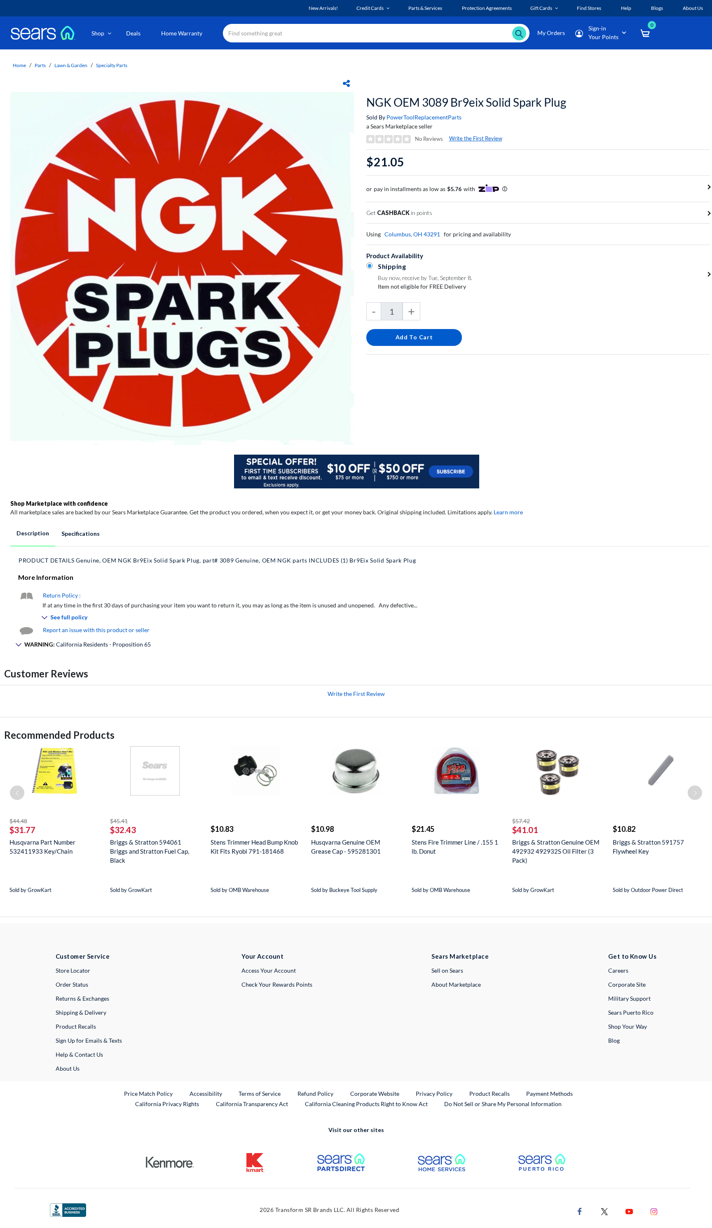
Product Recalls (76, 1026)
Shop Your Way (627, 1026)
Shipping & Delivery (81, 1012)
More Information (45, 577)
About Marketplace (456, 984)
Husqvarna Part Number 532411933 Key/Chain (42, 846)
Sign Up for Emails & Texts (89, 1040)
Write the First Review (475, 138)
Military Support (629, 998)
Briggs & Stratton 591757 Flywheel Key (648, 846)
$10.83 (222, 828)
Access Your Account (268, 970)
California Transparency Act (252, 1103)
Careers (618, 970)
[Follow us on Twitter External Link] (604, 1210)
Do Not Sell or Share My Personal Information (503, 1103)
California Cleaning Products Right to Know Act (366, 1103)
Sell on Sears (447, 970)
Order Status (72, 984)
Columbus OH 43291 (412, 234)
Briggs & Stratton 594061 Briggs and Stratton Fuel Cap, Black (149, 851)
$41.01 (525, 830)
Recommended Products (59, 735)
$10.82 (624, 828)
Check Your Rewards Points (276, 984)
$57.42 (521, 820)
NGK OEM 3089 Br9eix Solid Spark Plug (466, 102)
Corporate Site (627, 984)
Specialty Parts (111, 65)
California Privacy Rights (167, 1103)
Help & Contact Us (79, 1054)
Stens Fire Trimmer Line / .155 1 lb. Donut (455, 846)
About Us (68, 1068)
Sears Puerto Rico (630, 1012)
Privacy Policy (434, 1093)
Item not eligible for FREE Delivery (422, 286)
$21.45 (423, 828)
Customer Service (83, 956)
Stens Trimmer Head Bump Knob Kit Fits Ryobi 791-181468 (254, 846)
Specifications (80, 533)
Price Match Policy (148, 1093)
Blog (614, 1040)
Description (32, 533)
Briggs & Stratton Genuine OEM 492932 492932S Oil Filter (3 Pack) (556, 851)
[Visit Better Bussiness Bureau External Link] (68, 1209)
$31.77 (22, 830)
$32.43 (123, 830)
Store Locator (73, 970)
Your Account (262, 956)
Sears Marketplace (460, 956)
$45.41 (119, 820)
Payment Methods (549, 1093)
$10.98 (322, 828)
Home (19, 65)
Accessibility (206, 1093)
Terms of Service (260, 1093)
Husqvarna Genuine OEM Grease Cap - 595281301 (346, 846)
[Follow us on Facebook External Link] (579, 1210)
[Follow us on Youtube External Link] (629, 1210)
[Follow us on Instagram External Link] (654, 1210)
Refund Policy (315, 1093)
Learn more (508, 512)
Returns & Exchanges (82, 998)
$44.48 (18, 820)
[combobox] (376, 33)
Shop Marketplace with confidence (59, 503)
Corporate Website (375, 1093)
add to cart (414, 337)
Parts (40, 65)
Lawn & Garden (70, 65)
